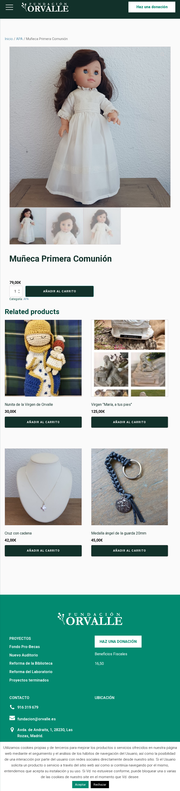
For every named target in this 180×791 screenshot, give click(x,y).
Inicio (9, 39)
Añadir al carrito (59, 291)
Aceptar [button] (80, 784)
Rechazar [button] (100, 784)
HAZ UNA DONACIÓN (118, 641)
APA (19, 39)
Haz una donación (152, 7)
